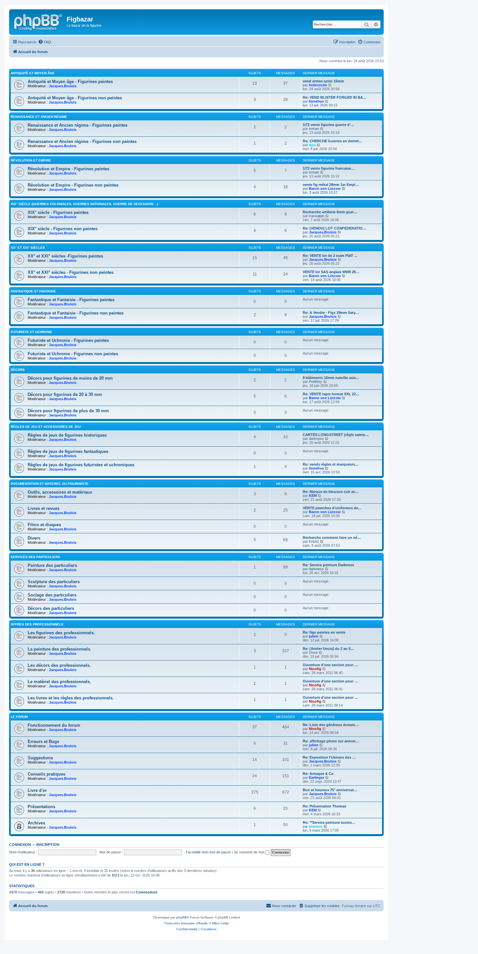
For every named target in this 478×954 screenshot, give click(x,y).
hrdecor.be (318, 85)
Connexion (20, 845)
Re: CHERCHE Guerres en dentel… (332, 141)
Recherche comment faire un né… (332, 538)
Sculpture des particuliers (54, 581)
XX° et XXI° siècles (28, 247)
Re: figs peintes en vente (324, 632)
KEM (313, 496)
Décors (18, 370)
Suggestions (40, 757)
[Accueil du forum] (39, 21)
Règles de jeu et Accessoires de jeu (46, 426)
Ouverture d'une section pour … (330, 665)
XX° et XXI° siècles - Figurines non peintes (70, 272)
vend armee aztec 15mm (323, 81)
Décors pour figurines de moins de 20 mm (70, 378)
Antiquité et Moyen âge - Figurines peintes (70, 81)
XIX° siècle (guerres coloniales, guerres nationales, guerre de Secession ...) (84, 204)
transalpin (316, 216)
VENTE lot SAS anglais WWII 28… (331, 272)
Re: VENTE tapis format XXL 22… (331, 394)
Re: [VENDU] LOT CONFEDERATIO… (334, 228)
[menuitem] (44, 42)
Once (313, 652)
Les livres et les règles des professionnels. (71, 697)
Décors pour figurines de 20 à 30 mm (65, 394)
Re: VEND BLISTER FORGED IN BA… (334, 97)
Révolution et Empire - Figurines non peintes (73, 185)
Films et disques (44, 524)
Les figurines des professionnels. (61, 632)
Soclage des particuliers (52, 595)
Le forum (19, 717)
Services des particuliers (35, 557)
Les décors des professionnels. (59, 665)
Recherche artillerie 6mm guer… (330, 212)
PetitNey (315, 382)
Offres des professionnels (37, 624)
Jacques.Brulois (62, 86)
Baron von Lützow (325, 188)
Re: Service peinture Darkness (328, 565)
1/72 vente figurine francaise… (328, 168)
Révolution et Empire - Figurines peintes (68, 168)
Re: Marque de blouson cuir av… (331, 492)
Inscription (47, 845)
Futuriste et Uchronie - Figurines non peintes (73, 353)
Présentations (41, 806)
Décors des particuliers (51, 608)
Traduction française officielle (186, 923)
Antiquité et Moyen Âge (33, 73)
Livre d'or (37, 790)
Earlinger (316, 777)
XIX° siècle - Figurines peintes (58, 212)
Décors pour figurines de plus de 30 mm (68, 410)
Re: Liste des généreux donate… (331, 725)
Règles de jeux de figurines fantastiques (68, 451)
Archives (36, 823)
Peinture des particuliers (52, 565)
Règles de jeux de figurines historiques (67, 435)
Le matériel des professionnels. (59, 681)
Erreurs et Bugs (43, 741)
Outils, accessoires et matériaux (60, 492)
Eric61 (314, 541)
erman (314, 129)
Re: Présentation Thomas (324, 806)
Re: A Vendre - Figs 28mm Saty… (331, 313)
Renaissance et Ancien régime (39, 117)
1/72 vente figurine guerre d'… (328, 125)
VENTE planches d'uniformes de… (332, 508)
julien (313, 636)
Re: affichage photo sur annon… (331, 741)
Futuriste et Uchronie (31, 332)
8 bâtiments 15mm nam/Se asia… (331, 378)
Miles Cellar (220, 923)
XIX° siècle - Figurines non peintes (63, 228)
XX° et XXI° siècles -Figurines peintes (65, 256)
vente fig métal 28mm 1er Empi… (331, 185)
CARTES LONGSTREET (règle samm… (336, 435)
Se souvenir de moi (249, 852)
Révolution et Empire (31, 160)
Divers (34, 538)
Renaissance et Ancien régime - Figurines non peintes (82, 141)
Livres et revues (44, 508)
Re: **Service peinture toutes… (329, 822)
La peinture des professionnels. (59, 649)
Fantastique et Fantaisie (33, 291)
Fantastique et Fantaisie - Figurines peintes (71, 299)
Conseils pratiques (46, 774)
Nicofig (315, 669)
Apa (312, 145)
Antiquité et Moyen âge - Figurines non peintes (75, 97)
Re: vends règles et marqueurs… (331, 464)
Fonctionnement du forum (54, 725)
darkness (316, 439)
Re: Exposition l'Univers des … (329, 757)
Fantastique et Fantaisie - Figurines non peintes (76, 313)
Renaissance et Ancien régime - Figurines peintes (77, 125)
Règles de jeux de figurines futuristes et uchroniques (81, 464)
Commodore (146, 892)
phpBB (181, 917)
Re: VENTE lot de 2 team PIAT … (330, 256)
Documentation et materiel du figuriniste (49, 483)
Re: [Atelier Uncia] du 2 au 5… (328, 649)
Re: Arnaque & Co (318, 774)
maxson (316, 826)
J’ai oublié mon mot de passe (208, 852)
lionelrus (316, 101)
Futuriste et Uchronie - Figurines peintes (68, 340)
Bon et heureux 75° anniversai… (330, 790)
